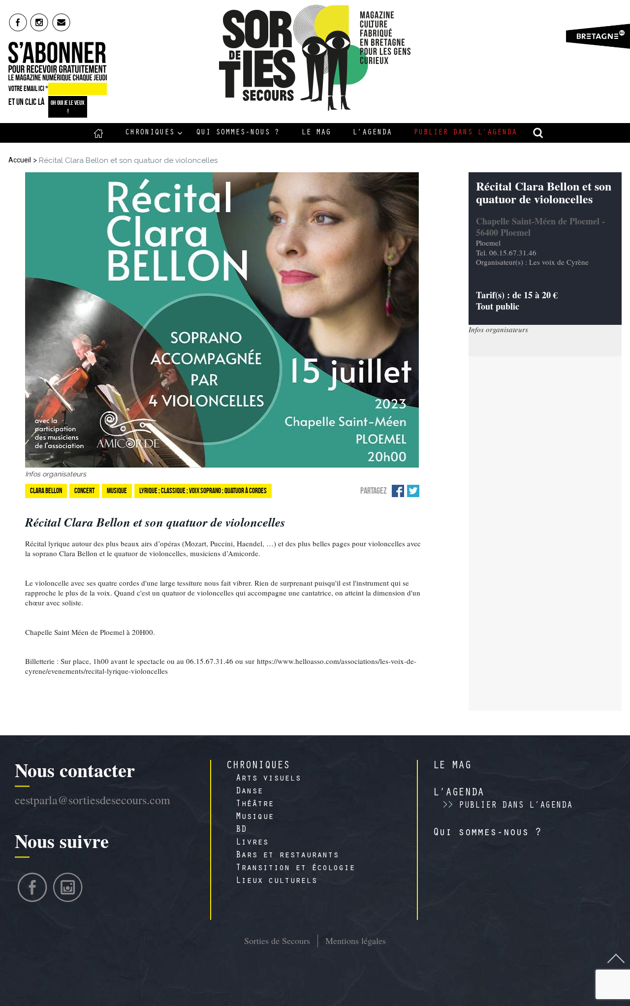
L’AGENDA (458, 793)
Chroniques (149, 133)
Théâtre (255, 804)
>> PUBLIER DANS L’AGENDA (507, 806)
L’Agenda (372, 133)
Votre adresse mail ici (503, 948)
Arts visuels (268, 779)
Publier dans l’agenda (465, 133)
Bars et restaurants (287, 855)
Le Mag (316, 133)
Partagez (373, 491)
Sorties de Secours (277, 940)
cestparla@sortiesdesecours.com (92, 800)
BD (241, 830)
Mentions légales (355, 940)
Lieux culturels (276, 881)
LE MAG (452, 766)
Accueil (98, 133)
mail (61, 22)
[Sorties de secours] (315, 58)
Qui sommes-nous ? (238, 133)
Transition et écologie (295, 868)
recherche (538, 133)
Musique (255, 817)
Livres (252, 843)
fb (18, 22)
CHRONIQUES (258, 766)
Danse (249, 791)
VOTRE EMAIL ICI (28, 89)
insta (39, 22)
